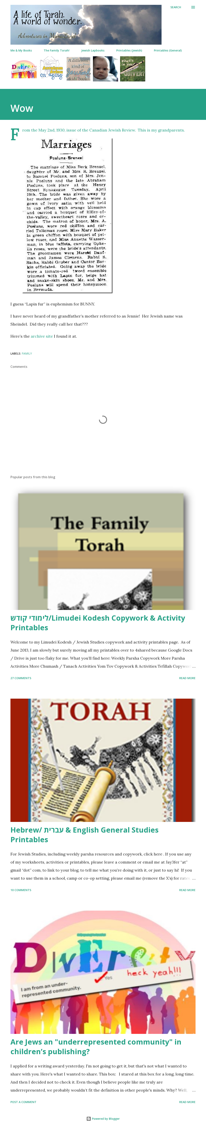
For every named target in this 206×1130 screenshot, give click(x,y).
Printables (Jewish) (129, 50)
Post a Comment (23, 1102)
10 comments (20, 890)
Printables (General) (168, 50)
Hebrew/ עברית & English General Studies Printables (84, 834)
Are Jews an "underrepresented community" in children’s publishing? (95, 1046)
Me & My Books (21, 50)
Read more (187, 678)
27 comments (20, 678)
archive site (42, 336)
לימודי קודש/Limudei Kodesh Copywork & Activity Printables (97, 622)
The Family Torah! (56, 50)
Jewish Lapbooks (92, 50)
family (27, 353)
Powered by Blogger (105, 1119)
